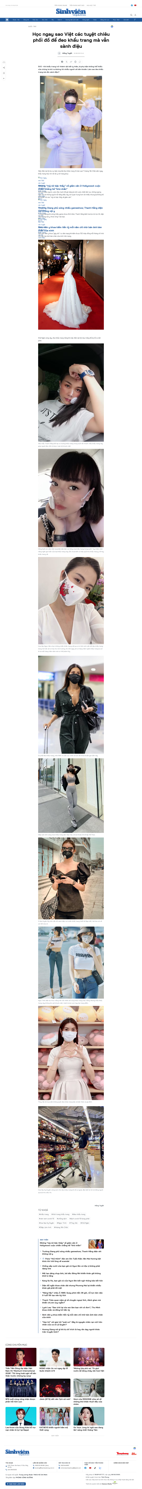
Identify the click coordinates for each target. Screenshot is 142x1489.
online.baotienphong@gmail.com (71, 1468)
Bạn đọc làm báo (16, 1484)
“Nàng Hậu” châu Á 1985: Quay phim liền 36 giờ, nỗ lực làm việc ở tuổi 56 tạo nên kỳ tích (72, 1294)
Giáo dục (35, 20)
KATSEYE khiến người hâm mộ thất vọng (54, 1428)
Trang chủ (7, 19)
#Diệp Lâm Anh (45, 1227)
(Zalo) (47, 1465)
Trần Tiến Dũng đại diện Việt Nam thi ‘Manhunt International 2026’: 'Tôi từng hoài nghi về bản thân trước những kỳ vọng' (21, 1372)
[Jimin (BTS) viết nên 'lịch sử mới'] (55, 1388)
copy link (71, 62)
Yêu (52, 20)
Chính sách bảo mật (121, 1463)
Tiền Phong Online (60, 5)
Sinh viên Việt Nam (17, 1453)
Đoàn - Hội (16, 20)
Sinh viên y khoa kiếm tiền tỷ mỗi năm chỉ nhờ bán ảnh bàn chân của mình (72, 1316)
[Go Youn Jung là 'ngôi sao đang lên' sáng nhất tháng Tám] (89, 1416)
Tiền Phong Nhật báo (76, 5)
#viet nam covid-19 (46, 1219)
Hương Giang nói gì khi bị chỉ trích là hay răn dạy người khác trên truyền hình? (71, 1330)
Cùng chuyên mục (16, 1344)
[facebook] (132, 5)
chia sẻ (62, 62)
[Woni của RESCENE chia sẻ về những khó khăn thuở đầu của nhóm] (89, 1388)
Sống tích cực (104, 20)
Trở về (4, 78)
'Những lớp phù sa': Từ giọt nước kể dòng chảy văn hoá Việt (89, 1369)
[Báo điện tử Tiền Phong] (122, 1454)
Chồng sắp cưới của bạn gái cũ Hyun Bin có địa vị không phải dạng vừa (71, 1267)
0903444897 (65, 1465)
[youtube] (135, 5)
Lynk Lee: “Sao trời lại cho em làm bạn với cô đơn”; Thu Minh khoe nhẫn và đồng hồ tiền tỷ (71, 1308)
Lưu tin (4, 73)
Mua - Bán (116, 20)
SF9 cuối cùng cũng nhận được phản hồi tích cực (20, 1400)
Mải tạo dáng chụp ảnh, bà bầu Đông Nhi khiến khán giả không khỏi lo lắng (71, 1274)
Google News (112, 26)
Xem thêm (134, 19)
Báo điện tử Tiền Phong (71, 12)
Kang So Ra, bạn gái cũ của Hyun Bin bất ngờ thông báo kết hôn (72, 1280)
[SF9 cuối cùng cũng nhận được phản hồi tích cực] (21, 1388)
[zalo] (101, 1468)
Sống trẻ (26, 20)
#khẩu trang (44, 1214)
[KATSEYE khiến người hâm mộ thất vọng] (55, 1416)
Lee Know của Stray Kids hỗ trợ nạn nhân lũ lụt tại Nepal (21, 1428)
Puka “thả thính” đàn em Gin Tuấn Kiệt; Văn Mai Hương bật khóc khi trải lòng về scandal (71, 1259)
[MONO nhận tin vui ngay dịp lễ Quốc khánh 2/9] (55, 1357)
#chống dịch (62, 1219)
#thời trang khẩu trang (60, 1214)
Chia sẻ (4, 68)
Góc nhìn (45, 20)
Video (95, 20)
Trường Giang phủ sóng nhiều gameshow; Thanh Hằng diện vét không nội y (71, 1252)
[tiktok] (96, 1468)
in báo (75, 62)
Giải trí (60, 20)
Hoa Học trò (91, 5)
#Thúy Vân (73, 1223)
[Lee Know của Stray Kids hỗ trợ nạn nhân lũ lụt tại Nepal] (21, 1416)
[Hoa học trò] (134, 1454)
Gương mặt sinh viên (72, 20)
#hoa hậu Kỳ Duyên (46, 1223)
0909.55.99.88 (40, 1465)
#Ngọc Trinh (61, 1223)
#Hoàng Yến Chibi (61, 1227)
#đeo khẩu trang (78, 1214)
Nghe (4, 62)
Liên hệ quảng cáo (40, 1463)
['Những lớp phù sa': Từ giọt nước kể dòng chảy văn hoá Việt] (89, 1357)
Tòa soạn (9, 1463)
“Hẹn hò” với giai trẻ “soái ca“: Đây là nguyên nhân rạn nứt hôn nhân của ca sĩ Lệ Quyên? (72, 1323)
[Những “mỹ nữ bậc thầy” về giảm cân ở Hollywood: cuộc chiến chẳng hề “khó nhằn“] (96, 1244)
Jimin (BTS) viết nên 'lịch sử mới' (55, 1399)
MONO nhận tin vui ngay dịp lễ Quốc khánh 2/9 (54, 1369)
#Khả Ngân (84, 1223)
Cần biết (126, 20)
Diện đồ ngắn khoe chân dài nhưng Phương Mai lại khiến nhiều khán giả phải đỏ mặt (71, 1286)
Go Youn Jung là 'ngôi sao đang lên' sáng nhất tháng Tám (88, 1428)
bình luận (80, 62)
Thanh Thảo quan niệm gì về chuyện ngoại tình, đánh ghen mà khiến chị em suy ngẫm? (71, 1301)
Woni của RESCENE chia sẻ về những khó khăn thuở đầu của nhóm (88, 1401)
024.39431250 (12, 1470)
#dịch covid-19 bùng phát (79, 1219)
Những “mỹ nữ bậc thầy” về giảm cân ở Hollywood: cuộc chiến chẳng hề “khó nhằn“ (60, 1244)
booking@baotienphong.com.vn (44, 1468)
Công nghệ (85, 20)
